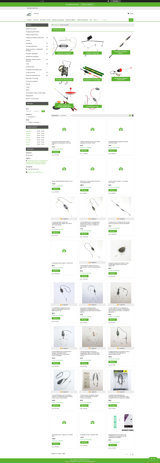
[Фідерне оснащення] (92, 45)
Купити (57, 152)
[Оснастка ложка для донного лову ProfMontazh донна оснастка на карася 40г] (121, 250)
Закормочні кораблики (32, 56)
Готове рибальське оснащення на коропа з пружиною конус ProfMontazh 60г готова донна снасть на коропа (61, 353)
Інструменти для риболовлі (34, 69)
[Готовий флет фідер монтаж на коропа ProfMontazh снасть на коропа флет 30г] (64, 293)
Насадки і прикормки (32, 53)
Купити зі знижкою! (87, 4)
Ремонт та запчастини (32, 98)
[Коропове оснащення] (64, 45)
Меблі (27, 90)
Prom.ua (88, 459)
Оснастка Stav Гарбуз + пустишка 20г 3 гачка (118, 182)
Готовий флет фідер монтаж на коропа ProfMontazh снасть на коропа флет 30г (61, 309)
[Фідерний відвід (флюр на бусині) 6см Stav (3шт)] (121, 129)
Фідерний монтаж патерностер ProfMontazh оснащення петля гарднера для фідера (117, 436)
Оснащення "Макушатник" (64, 79)
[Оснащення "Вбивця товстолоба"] (121, 72)
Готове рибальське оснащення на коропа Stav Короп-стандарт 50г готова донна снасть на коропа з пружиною (90, 224)
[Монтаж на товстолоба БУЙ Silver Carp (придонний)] (92, 168)
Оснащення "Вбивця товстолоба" (120, 79)
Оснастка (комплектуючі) (33, 75)
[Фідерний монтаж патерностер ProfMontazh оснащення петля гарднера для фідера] (121, 422)
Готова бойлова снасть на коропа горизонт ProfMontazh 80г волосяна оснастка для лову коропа (62, 396)
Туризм (28, 40)
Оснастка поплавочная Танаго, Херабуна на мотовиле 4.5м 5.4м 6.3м (61, 143)
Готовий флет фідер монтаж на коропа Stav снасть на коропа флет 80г (90, 267)
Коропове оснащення (64, 53)
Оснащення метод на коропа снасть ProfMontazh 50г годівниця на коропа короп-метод (119, 353)
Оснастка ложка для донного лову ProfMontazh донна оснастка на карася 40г (118, 264)
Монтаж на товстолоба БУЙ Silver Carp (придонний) (90, 182)
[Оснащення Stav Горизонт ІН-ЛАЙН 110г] (64, 422)
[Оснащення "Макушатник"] (64, 72)
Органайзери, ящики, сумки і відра (35, 93)
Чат (154, 458)
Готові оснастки (30, 72)
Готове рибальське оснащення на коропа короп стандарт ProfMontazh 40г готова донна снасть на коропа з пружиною (119, 310)
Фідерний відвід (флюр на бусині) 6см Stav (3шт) (118, 142)
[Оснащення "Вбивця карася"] (121, 45)
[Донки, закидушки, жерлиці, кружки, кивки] (64, 99)
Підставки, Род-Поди (32, 78)
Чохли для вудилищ (32, 81)
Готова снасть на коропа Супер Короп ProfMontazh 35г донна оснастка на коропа (89, 396)
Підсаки (28, 84)
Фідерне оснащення (92, 53)
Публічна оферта (71, 20)
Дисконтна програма (58, 20)
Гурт (91, 20)
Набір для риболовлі (32, 34)
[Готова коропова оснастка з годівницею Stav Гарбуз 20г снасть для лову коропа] (64, 207)
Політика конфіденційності (89, 461)
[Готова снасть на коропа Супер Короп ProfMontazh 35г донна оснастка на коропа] (92, 380)
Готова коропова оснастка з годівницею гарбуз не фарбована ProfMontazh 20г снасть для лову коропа (90, 353)
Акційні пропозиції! (31, 29)
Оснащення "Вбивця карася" (120, 52)
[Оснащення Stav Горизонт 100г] (92, 422)
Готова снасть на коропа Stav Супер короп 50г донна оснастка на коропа (119, 222)
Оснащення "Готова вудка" (92, 79)
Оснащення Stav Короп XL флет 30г (62, 263)
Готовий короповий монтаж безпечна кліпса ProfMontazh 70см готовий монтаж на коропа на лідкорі (119, 396)
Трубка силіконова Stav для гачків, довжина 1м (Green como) (90, 142)
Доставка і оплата (45, 20)
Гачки (27, 64)
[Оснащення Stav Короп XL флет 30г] (64, 250)
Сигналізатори (30, 66)
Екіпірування (29, 95)
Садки (27, 87)
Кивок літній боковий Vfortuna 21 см (62, 181)
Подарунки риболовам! (32, 31)
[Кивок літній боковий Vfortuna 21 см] (64, 168)
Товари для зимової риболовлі (35, 37)
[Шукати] (131, 20)
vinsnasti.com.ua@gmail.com (35, 172)
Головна (29, 20)
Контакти (35, 20)
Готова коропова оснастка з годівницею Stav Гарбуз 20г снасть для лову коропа (62, 223)
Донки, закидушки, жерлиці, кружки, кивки (64, 105)
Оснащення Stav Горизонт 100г (89, 434)
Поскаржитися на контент (76, 461)
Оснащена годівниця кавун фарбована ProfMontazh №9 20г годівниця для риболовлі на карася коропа (90, 310)
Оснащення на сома (92, 106)
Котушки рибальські (31, 46)
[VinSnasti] (29, 13)
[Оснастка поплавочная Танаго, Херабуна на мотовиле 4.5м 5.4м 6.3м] (64, 129)
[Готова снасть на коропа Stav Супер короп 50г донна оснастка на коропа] (121, 207)
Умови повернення (82, 20)
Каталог (56, 25)
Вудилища (29, 43)
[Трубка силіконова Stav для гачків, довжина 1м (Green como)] (92, 129)
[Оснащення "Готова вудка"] (92, 72)
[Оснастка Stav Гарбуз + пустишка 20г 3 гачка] (121, 168)
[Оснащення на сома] (92, 99)
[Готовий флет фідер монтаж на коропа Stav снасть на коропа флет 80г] (92, 250)
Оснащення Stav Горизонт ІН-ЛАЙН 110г (62, 435)
